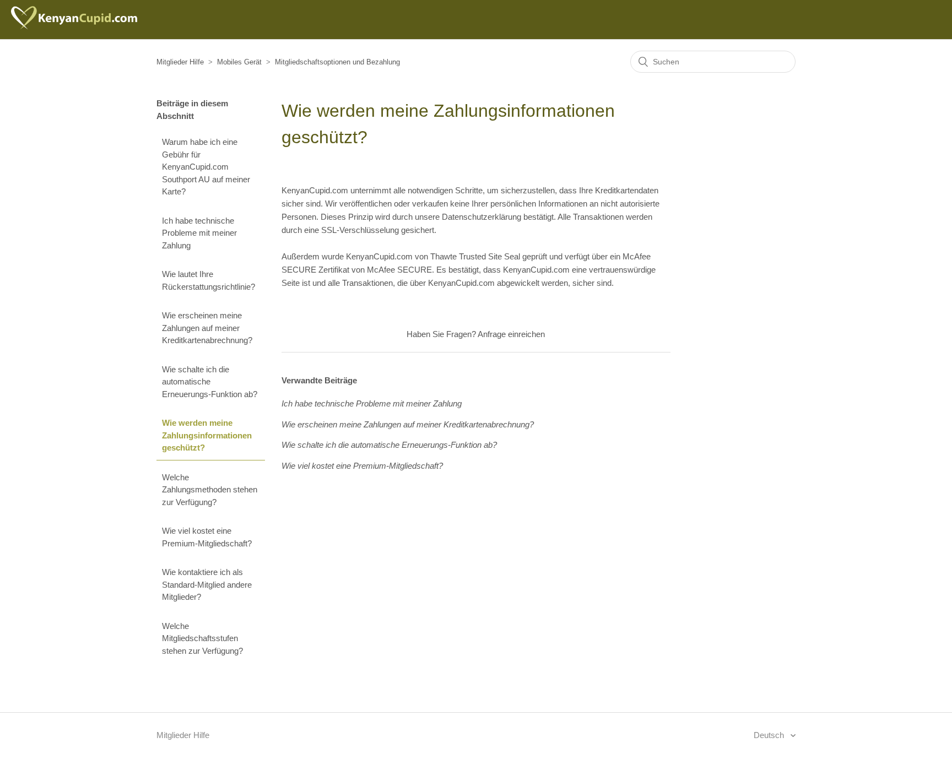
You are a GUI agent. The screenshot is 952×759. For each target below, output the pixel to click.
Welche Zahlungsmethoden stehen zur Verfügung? (209, 490)
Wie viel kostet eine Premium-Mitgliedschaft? (207, 537)
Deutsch (770, 735)
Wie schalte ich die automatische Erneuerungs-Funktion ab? (209, 382)
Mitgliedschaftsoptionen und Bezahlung (337, 62)
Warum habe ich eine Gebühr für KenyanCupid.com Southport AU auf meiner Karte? (206, 166)
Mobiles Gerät (239, 62)
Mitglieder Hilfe (180, 62)
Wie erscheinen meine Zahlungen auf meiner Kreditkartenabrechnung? (207, 328)
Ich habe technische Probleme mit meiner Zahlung (199, 233)
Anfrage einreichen (511, 334)
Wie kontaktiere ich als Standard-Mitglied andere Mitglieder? (207, 584)
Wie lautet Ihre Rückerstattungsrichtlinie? (208, 280)
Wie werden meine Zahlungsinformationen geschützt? (207, 435)
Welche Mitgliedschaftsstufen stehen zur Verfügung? (202, 638)
